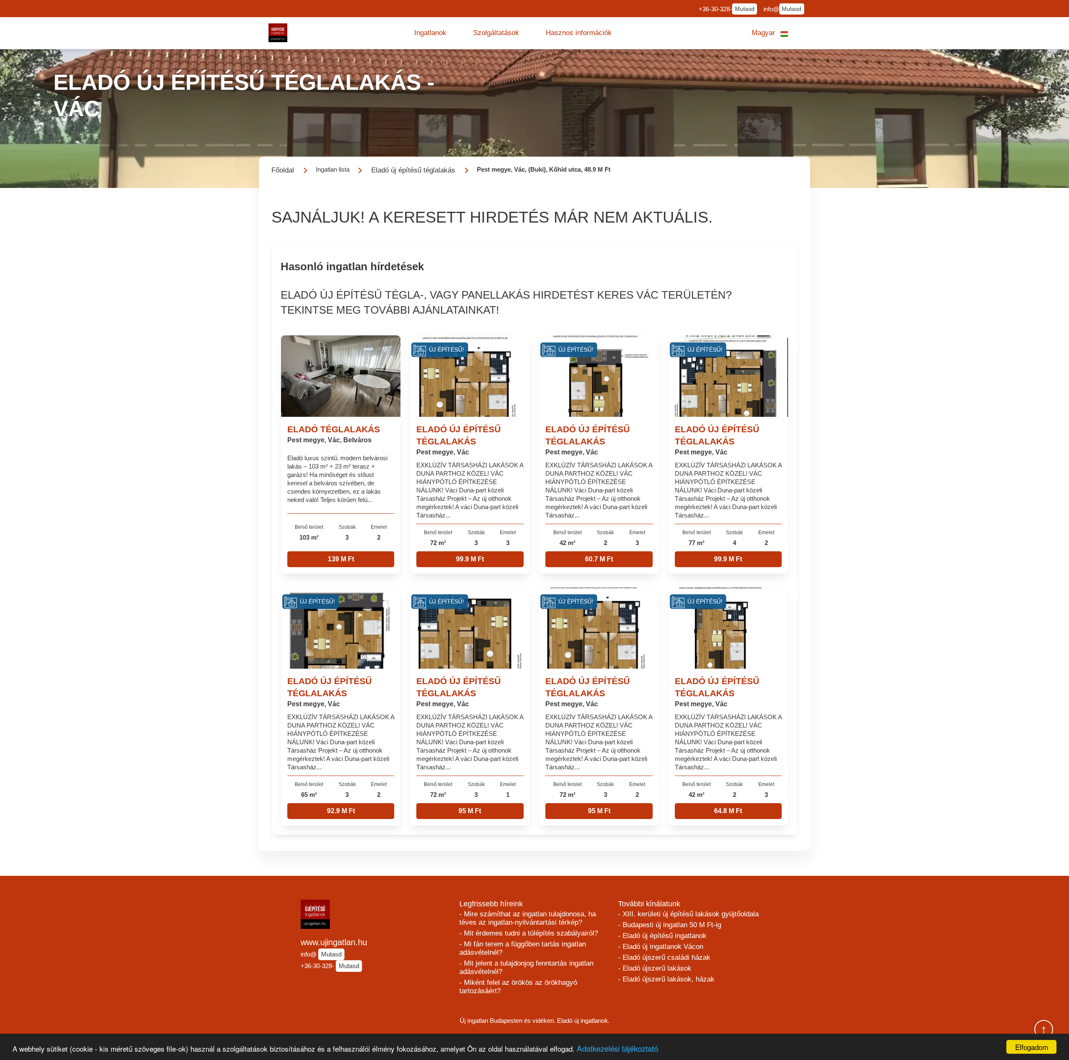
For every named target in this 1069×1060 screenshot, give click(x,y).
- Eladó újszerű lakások (655, 968)
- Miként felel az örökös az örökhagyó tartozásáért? (518, 987)
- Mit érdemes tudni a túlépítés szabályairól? (528, 933)
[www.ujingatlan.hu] (278, 32)
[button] (430, 33)
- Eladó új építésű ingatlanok (662, 936)
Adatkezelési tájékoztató (617, 1048)
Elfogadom (1031, 1047)
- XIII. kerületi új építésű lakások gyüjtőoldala (688, 914)
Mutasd (745, 9)
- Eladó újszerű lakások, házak (666, 979)
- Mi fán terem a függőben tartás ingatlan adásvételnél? (522, 948)
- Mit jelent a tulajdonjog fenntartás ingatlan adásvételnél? (526, 967)
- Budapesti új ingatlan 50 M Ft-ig (669, 925)
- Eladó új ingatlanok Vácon (660, 947)
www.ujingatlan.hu (334, 942)
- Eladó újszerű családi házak (664, 957)
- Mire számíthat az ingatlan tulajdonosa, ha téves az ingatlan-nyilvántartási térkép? (527, 918)
